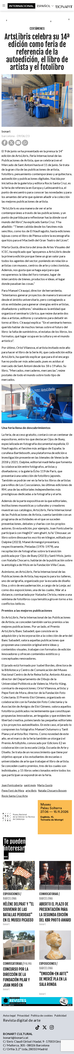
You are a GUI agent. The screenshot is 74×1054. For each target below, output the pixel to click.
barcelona (8, 136)
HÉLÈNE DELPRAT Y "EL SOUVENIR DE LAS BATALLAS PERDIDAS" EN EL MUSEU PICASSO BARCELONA (18, 915)
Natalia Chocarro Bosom (52, 790)
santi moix (30, 785)
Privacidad (23, 1015)
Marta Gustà (44, 785)
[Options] (4, 6)
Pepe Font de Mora (13, 790)
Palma (27, 963)
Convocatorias (48, 894)
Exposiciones (11, 894)
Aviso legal (9, 1015)
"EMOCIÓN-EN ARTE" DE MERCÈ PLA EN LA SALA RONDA (53, 979)
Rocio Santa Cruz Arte (15, 795)
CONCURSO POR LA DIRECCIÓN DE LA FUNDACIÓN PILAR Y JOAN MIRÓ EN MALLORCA (16, 980)
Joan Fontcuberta (12, 785)
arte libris (31, 790)
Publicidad (60, 1015)
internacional (21, 6)
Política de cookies (42, 1015)
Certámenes (37, 28)
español (43, 6)
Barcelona (9, 898)
